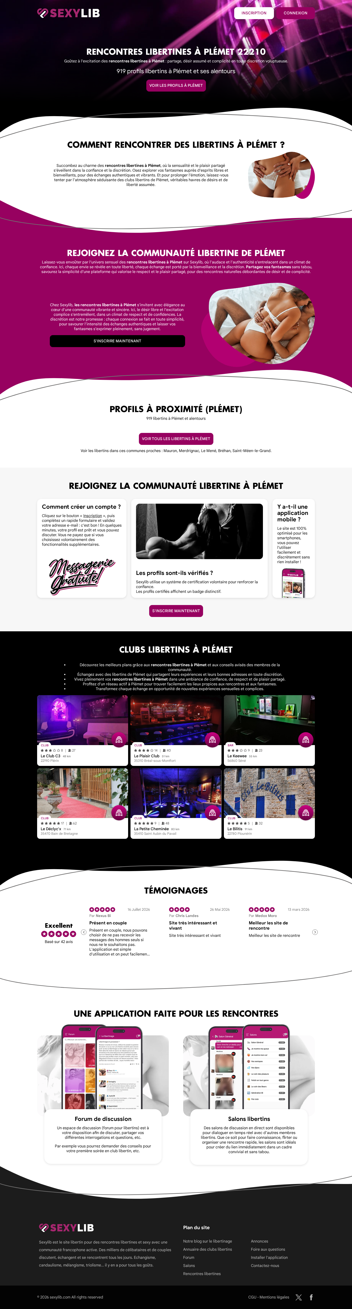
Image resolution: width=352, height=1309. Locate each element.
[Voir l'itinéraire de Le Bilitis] (305, 812)
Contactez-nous (265, 1265)
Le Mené (208, 450)
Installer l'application (269, 1257)
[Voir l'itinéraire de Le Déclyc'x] (119, 812)
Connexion (295, 13)
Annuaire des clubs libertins (207, 1249)
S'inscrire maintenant (117, 341)
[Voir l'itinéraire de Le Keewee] (305, 739)
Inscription (254, 13)
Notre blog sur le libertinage (207, 1241)
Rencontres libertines (202, 1273)
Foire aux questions (268, 1249)
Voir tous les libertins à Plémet (176, 438)
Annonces (259, 1241)
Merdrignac (189, 450)
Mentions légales (274, 1297)
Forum (188, 1257)
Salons (189, 1265)
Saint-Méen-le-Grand (252, 450)
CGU (252, 1297)
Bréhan (224, 450)
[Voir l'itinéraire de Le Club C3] (119, 739)
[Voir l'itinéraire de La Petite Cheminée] (212, 812)
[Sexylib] (299, 1297)
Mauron (170, 450)
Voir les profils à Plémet (176, 85)
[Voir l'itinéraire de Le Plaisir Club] (212, 739)
